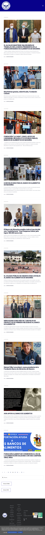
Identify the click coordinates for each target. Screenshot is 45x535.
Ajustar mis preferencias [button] (12, 532)
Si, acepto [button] (20, 532)
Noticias (18, 517)
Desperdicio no (12, 517)
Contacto (19, 518)
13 (10, 472)
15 (15, 472)
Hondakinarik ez (11, 520)
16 (17, 472)
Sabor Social (11, 523)
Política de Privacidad (19, 521)
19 (21, 472)
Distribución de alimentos (19, 512)
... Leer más (5, 532)
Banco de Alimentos (12, 506)
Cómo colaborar (12, 510)
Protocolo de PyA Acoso (19, 525)
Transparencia (19, 515)
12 (8, 472)
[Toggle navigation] (29, 5)
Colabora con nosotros (19, 506)
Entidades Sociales (12, 513)
